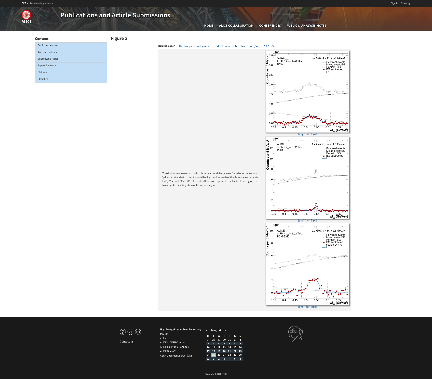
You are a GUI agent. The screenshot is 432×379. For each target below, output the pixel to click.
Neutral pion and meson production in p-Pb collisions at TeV (226, 46)
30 (224, 339)
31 (229, 339)
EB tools (42, 73)
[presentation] (202, 46)
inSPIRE (164, 334)
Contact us (126, 342)
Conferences (270, 25)
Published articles (48, 46)
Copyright (209, 374)
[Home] (40, 16)
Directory (405, 3)
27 (208, 339)
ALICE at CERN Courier (172, 343)
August (216, 330)
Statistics (43, 79)
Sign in (394, 3)
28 (213, 339)
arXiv (163, 339)
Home (208, 25)
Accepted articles (47, 52)
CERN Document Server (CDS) (176, 356)
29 (219, 339)
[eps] (314, 134)
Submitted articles (48, 59)
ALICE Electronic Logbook (174, 347)
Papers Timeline (47, 66)
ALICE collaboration (236, 25)
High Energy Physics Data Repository (180, 330)
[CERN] (296, 334)
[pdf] (307, 134)
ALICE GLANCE (168, 352)
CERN (37, 3)
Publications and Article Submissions (115, 15)
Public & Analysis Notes (306, 25)
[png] (301, 134)
